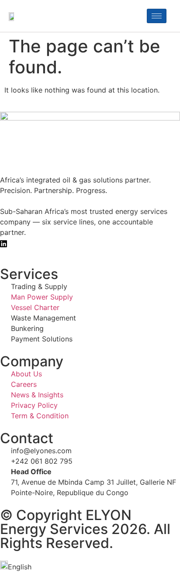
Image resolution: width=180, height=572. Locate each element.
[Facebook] (90, 243)
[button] (90, 566)
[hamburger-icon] (156, 16)
